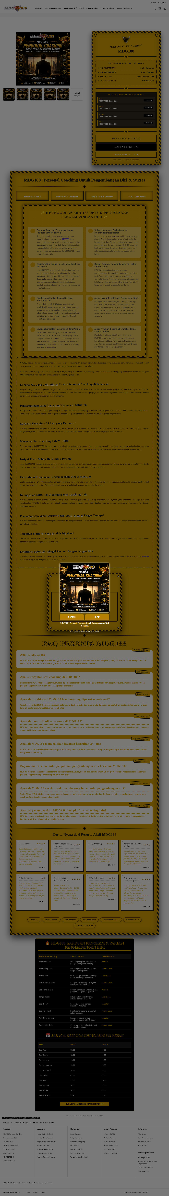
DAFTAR (72, 617)
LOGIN (97, 617)
